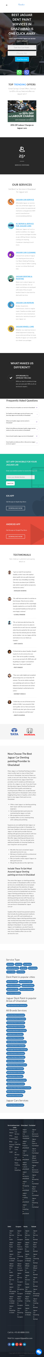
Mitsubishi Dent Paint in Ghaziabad (16, 1065)
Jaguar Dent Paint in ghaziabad (26, 1144)
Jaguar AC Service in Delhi (11, 1279)
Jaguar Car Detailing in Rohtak (36, 1314)
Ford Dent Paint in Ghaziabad (15, 1038)
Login (11, 1152)
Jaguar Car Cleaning (26, 252)
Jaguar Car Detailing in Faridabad (35, 1202)
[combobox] (22, 47)
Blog (10, 1141)
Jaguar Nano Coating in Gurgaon (20, 1301)
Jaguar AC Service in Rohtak (35, 1282)
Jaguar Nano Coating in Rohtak (35, 1303)
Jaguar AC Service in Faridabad (35, 1169)
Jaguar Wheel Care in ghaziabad (26, 1166)
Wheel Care (17, 1148)
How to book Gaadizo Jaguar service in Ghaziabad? (19, 436)
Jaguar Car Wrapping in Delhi (12, 1290)
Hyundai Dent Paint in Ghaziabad (16, 1019)
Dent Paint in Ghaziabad (26, 989)
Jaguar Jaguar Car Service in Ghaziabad (26, 1134)
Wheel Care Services (12, 968)
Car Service (17, 1133)
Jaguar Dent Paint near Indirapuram (16, 1005)
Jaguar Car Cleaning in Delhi (12, 1257)
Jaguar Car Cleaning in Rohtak (36, 1258)
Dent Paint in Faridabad (13, 985)
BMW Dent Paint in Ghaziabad (15, 1072)
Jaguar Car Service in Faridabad (35, 1133)
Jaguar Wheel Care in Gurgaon (20, 1267)
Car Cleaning (27, 964)
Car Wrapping (33, 968)
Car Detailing (20, 972)
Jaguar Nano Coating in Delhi (11, 1300)
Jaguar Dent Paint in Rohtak (35, 1247)
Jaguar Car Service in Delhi (11, 1235)
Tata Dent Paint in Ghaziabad (15, 1034)
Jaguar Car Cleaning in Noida (28, 1257)
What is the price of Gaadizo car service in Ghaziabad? (20, 407)
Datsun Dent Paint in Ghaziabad (15, 1057)
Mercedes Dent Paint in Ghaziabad (16, 1080)
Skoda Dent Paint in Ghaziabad (15, 1061)
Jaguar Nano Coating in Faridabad (35, 1191)
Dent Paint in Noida (12, 989)
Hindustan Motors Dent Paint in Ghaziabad (18, 1088)
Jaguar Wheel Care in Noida (27, 1268)
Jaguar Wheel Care (25, 326)
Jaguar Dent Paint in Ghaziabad (15, 1084)
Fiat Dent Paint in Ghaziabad (14, 1076)
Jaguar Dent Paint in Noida (27, 1247)
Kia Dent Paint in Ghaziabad (14, 1095)
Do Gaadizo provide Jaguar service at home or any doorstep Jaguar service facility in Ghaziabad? (19, 414)
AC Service (23, 968)
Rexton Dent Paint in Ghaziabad (15, 1091)
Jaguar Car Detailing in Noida (28, 1311)
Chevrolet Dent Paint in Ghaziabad (16, 1042)
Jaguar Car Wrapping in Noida (28, 1290)
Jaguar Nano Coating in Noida (27, 1301)
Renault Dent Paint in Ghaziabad (16, 1045)
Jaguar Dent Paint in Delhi (11, 1247)
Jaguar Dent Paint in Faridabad (35, 1142)
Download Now (16, 508)
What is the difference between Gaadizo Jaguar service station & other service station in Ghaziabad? (21, 429)
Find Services (22, 59)
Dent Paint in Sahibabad (13, 993)
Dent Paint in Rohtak (27, 985)
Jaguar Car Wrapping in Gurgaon (20, 1289)
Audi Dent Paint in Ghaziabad (15, 1068)
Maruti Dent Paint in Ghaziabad (15, 1015)
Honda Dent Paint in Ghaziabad (15, 1023)
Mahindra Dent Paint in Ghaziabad (16, 1030)
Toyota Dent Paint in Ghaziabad (15, 1026)
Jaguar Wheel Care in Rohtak (35, 1270)
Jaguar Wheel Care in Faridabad (35, 1159)
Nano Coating (11, 972)
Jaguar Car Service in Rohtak (35, 1235)
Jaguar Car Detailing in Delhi (12, 1309)
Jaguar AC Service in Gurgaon (20, 1277)
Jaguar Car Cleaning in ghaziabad (26, 1155)
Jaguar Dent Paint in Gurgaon (20, 1246)
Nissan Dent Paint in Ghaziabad (15, 1053)
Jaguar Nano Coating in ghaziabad (26, 1197)
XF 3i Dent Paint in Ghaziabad (15, 1105)
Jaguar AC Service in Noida (27, 1279)
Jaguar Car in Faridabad (35, 1151)
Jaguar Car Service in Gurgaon (20, 1235)
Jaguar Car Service (25, 200)
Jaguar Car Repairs (25, 303)
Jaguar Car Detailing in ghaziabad (26, 1209)
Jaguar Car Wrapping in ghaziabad (26, 1186)
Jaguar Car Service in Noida (27, 1235)
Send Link (10, 483)
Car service (10, 964)
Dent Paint (18, 964)
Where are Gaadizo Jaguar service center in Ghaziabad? (17, 421)
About (11, 1132)
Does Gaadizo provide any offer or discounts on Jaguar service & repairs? (20, 443)
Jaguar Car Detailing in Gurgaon (20, 1312)
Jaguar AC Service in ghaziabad (26, 1175)
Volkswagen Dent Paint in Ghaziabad (17, 1049)
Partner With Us (11, 1147)
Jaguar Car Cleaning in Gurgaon (20, 1256)
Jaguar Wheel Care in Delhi (11, 1268)
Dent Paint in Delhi (12, 981)
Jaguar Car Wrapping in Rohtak (36, 1292)
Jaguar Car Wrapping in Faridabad (35, 1179)
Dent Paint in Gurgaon (26, 981)
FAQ (10, 1135)
